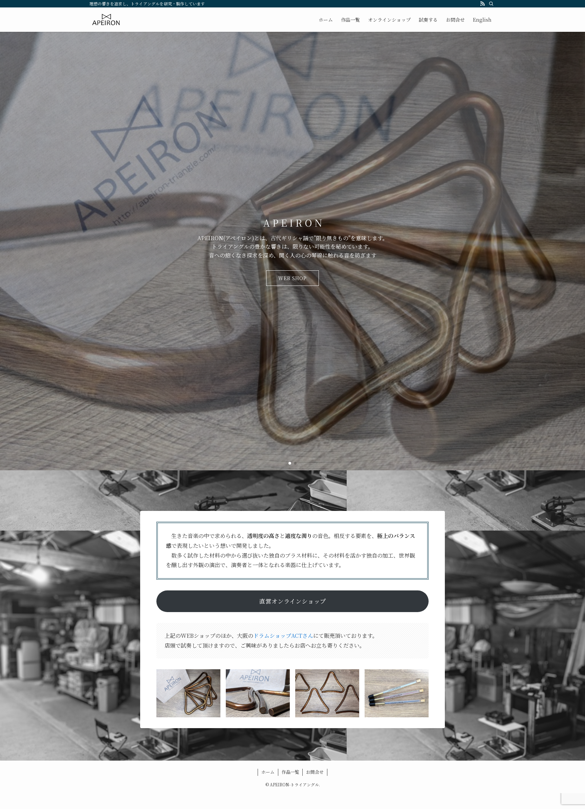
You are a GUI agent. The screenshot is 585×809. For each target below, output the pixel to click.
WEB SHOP (292, 278)
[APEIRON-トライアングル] (106, 19)
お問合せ (315, 772)
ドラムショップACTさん (283, 635)
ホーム (268, 772)
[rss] (482, 3)
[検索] (491, 3)
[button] (289, 463)
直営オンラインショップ (292, 601)
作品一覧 (290, 772)
